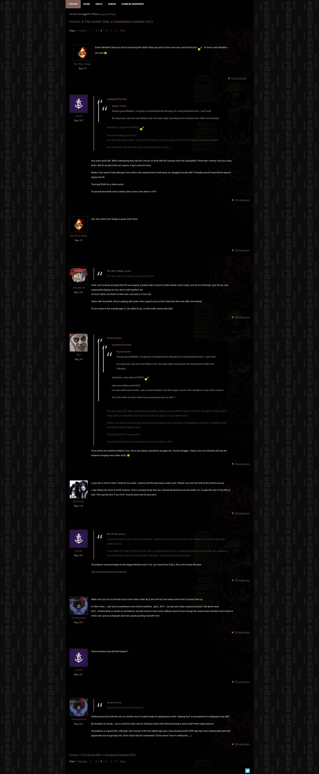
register (104, 14)
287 (81, 120)
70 (85, 68)
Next (122, 30)
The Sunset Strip (97, 21)
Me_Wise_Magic (82, 64)
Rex (79, 354)
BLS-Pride (78, 501)
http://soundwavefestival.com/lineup (109, 571)
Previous (82, 30)
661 (81, 622)
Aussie (78, 115)
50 (81, 359)
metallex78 (79, 287)
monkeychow (78, 617)
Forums (74, 21)
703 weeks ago (238, 78)
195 (81, 292)
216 (81, 505)
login (113, 14)
